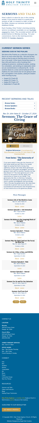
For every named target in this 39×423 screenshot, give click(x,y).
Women (4, 367)
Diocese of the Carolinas (21, 400)
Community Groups (7, 377)
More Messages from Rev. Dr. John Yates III (18, 152)
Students (4, 365)
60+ (3, 371)
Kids (3, 361)
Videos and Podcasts (8, 389)
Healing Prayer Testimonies (9, 393)
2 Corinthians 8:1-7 (27, 150)
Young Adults (5, 369)
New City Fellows (6, 379)
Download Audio (19, 154)
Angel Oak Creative (26, 421)
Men (3, 363)
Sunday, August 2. (17, 38)
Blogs (3, 391)
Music (3, 373)
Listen (27, 146)
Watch (14, 146)
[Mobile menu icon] (35, 3)
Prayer (3, 375)
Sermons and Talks (7, 387)
